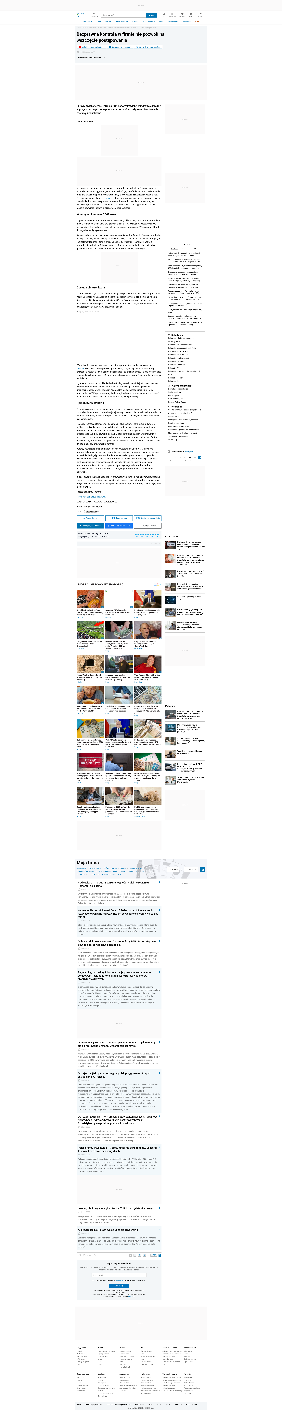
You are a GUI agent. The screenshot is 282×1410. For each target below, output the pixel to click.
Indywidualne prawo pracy (107, 1351)
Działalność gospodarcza (178, 389)
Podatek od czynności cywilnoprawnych (183, 430)
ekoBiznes (81, 874)
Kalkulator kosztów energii (178, 358)
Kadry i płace (81, 1388)
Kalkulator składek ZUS (177, 365)
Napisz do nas (121, 518)
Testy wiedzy (102, 1396)
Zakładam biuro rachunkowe (172, 1351)
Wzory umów (188, 1385)
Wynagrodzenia (103, 1354)
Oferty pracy (188, 1393)
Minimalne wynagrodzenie (171, 1380)
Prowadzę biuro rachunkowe (172, 1354)
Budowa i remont (190, 1359)
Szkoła (100, 1380)
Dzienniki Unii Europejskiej (129, 1385)
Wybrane (196, 249)
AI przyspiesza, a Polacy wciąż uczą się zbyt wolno (185, 311)
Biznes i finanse (146, 1351)
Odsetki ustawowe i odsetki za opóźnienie (184, 410)
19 (180, 457)
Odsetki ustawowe (168, 1388)
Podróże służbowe (168, 1385)
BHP (99, 1362)
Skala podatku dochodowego (172, 1391)
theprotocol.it (188, 1391)
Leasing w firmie (135, 868)
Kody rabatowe (189, 1383)
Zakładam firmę (95, 868)
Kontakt (168, 1404)
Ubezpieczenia (103, 1356)
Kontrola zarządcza (175, 399)
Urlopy (100, 1359)
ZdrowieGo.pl (188, 1377)
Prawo (134, 21)
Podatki (131, 871)
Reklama (178, 1404)
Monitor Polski (124, 1380)
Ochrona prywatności (94, 1404)
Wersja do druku (92, 518)
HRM (100, 1364)
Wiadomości (188, 1351)
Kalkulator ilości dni (176, 378)
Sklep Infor (123, 1364)
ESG (120, 874)
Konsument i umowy (127, 1356)
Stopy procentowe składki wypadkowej (183, 420)
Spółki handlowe (174, 392)
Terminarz (177, 451)
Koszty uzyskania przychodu (179, 423)
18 (175, 457)
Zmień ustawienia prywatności (118, 1404)
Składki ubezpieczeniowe (171, 1383)
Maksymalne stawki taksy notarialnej (182, 433)
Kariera (151, 1404)
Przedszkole (102, 1377)
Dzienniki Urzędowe (126, 1383)
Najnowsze (185, 249)
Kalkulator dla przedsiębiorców (180, 345)
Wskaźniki (176, 406)
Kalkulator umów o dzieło (178, 355)
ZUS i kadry (81, 1359)
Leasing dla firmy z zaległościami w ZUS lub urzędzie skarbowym (185, 305)
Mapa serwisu (191, 1404)
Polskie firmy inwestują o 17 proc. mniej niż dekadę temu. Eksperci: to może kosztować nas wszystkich (184, 298)
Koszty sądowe (174, 395)
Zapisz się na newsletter (150, 518)
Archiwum (187, 1380)
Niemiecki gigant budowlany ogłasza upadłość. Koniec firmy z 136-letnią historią (184, 317)
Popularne (174, 249)
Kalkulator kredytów (176, 361)
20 (185, 457)
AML (164, 1364)
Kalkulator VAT (174, 368)
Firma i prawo (172, 536)
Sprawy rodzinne (125, 1351)
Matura (100, 1391)
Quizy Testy (172, 440)
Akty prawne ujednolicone (128, 1388)
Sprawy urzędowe (126, 1359)
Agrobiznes (140, 871)
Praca (122, 1362)
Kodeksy (122, 1391)
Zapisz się (119, 1286)
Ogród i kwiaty (189, 1362)
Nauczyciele (102, 1383)
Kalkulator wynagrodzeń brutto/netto (182, 348)
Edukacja (187, 21)
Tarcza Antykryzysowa (106, 874)
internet (80, 368)
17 (171, 457)
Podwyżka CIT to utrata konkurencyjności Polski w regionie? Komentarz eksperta (184, 254)
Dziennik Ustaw (125, 1377)
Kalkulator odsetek (147, 1385)
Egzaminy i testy (103, 1385)
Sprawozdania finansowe (171, 1362)
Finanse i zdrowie (147, 1364)
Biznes (108, 21)
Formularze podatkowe (192, 1388)
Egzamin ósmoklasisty (105, 1393)
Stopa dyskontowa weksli (178, 436)
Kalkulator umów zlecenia (178, 351)
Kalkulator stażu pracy (148, 1388)
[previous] (130, 1255)
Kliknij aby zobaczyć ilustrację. (91, 497)
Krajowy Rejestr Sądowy (177, 402)
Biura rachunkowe (169, 1348)
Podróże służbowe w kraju (178, 426)
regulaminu (119, 1280)
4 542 (153, 1255)
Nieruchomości (173, 21)
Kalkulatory (177, 334)
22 (195, 457)
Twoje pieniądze (148, 21)
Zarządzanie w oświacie (106, 1388)
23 (200, 457)
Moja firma (92, 28)
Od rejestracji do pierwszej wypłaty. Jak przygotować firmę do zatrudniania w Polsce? (183, 286)
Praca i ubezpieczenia (108, 871)
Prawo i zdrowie (125, 1367)
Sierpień (189, 451)
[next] (160, 1255)
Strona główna (82, 28)
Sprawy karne (124, 1354)
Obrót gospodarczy (83, 1356)
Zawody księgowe (83, 1362)
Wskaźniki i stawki (169, 1374)
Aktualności (102, 28)
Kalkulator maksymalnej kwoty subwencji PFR (184, 372)
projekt (109, 198)
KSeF (197, 21)
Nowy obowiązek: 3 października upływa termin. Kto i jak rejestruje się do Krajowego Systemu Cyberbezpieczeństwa (184, 279)
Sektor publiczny (121, 21)
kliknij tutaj (131, 1296)
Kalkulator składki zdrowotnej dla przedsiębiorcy (181, 339)
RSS (159, 1404)
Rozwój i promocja (83, 1385)
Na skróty (187, 1374)
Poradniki (91, 874)
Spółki (106, 868)
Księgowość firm (83, 1348)
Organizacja (81, 1377)
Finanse (123, 868)
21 (190, 457)
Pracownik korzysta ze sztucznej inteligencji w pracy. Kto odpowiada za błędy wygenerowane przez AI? (185, 323)
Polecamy (170, 705)
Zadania (79, 1383)
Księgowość (87, 21)
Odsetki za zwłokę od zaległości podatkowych (180, 414)
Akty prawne (124, 1374)
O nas (79, 1404)
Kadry (98, 21)
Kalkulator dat (173, 381)
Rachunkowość (82, 1354)
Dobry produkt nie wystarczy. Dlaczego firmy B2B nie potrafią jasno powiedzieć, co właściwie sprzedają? (185, 267)
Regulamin (139, 1404)
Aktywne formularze (182, 385)
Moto (161, 21)
